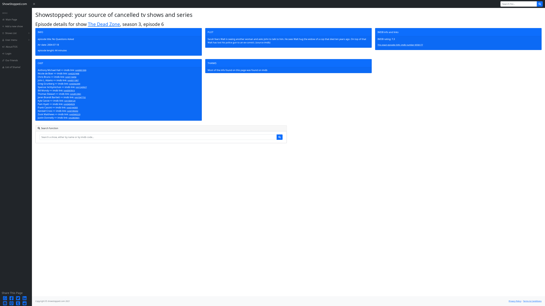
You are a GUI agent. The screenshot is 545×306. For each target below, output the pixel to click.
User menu (11, 40)
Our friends (11, 60)
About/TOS (11, 46)
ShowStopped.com (14, 4)
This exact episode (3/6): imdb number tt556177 (400, 44)
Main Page (11, 19)
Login (8, 53)
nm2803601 (74, 117)
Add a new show (14, 26)
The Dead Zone (104, 24)
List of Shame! (12, 67)
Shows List (11, 33)
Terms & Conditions (532, 301)
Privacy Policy (515, 301)
